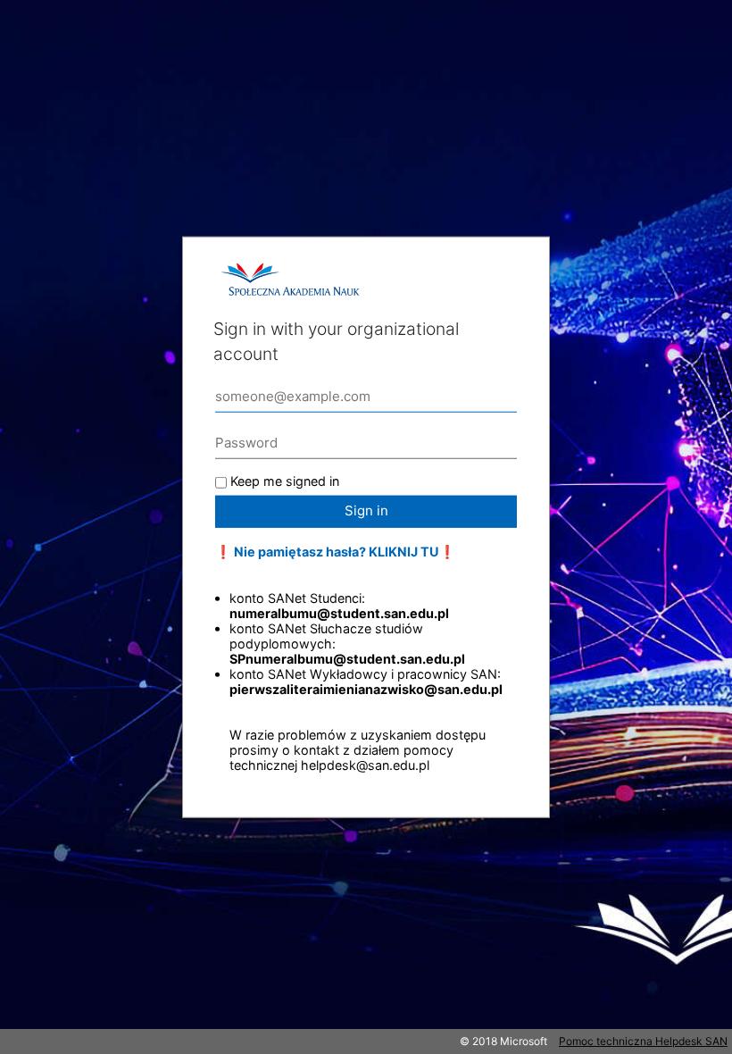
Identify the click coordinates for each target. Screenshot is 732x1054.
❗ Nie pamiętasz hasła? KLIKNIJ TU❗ (335, 551)
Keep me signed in (284, 481)
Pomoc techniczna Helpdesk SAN (643, 1041)
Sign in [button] (366, 510)
